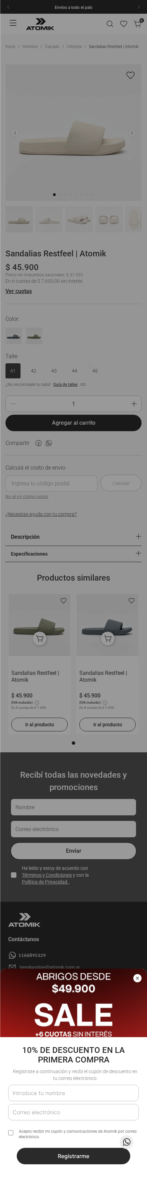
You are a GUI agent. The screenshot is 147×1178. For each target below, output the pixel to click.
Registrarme (73, 1156)
